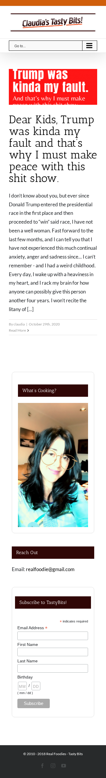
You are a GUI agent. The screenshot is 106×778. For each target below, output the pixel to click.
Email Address (32, 628)
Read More (17, 330)
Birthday (25, 677)
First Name (27, 644)
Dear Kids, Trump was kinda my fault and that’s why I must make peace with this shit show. (53, 149)
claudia (19, 324)
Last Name (27, 661)
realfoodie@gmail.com (50, 569)
